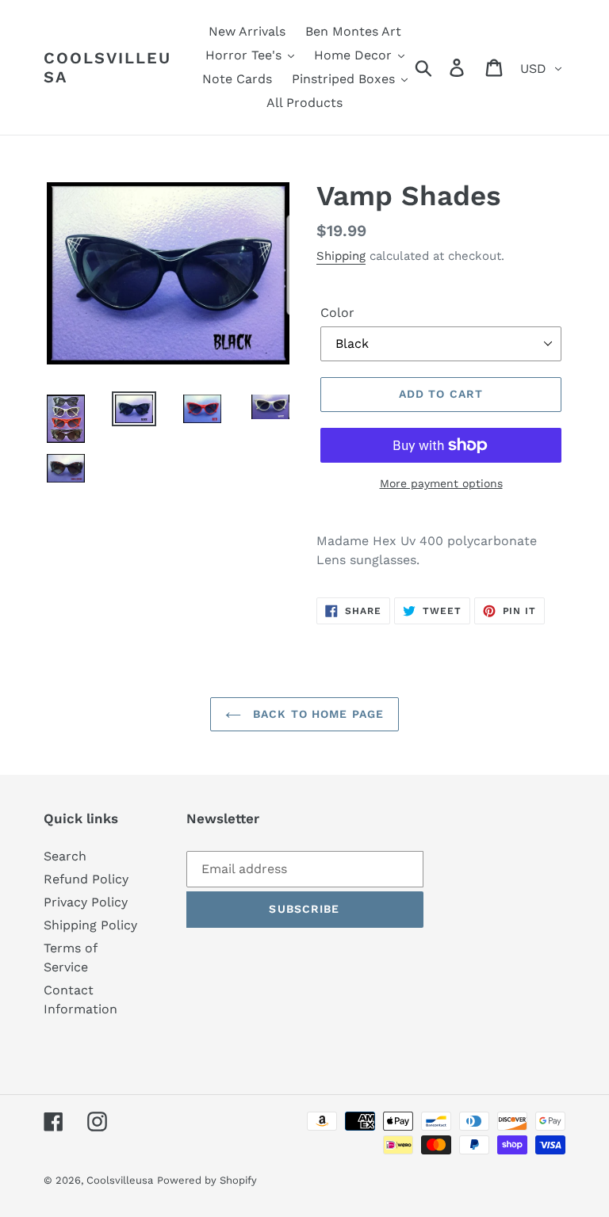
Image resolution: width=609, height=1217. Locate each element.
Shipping (341, 256)
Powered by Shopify (207, 1180)
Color (337, 312)
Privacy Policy (86, 902)
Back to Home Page (316, 714)
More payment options (441, 483)
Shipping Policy (90, 925)
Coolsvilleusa (107, 67)
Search (65, 856)
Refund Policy (86, 879)
